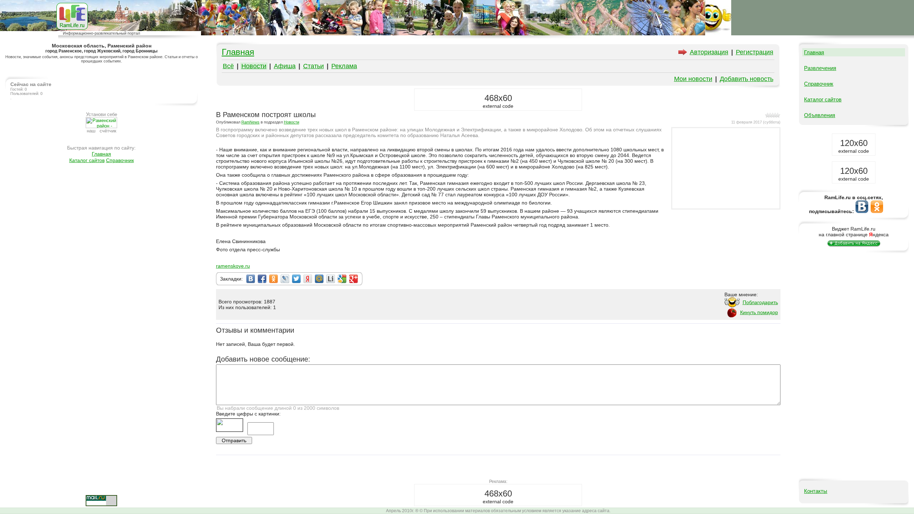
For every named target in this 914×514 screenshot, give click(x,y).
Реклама (344, 66)
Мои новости (693, 78)
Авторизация (709, 52)
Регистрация (754, 52)
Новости (253, 66)
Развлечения (820, 68)
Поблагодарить (760, 302)
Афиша (285, 66)
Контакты (815, 491)
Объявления (819, 115)
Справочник (120, 160)
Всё (228, 66)
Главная (101, 154)
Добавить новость (746, 78)
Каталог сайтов (87, 160)
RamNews (250, 122)
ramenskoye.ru (233, 266)
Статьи (313, 66)
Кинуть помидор (759, 312)
